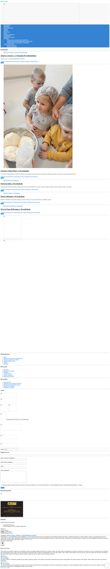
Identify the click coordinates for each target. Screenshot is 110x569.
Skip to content (4, 1)
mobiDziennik (7, 36)
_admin (2, 61)
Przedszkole (6, 26)
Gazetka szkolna (7, 373)
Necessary (4, 556)
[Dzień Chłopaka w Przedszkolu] (12, 193)
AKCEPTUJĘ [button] (28, 539)
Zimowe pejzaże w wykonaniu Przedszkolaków (19, 56)
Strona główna (7, 25)
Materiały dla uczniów (9, 376)
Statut (5, 357)
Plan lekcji (6, 369)
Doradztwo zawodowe (9, 387)
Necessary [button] (3, 555)
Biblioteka (6, 372)
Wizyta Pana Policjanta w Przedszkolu (15, 209)
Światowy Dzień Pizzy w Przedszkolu (15, 171)
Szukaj (2, 449)
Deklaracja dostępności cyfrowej (11, 359)
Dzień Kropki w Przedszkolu (12, 184)
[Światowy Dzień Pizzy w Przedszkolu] (38, 167)
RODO (5, 362)
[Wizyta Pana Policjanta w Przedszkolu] (13, 206)
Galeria (5, 33)
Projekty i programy (8, 375)
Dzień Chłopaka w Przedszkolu (12, 196)
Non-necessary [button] (4, 562)
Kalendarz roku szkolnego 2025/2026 (12, 383)
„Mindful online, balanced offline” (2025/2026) (18, 42)
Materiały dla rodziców (9, 386)
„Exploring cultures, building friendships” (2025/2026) (19, 41)
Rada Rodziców (7, 382)
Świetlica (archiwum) (12, 46)
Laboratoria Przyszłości (9, 37)
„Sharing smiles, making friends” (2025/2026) (17, 40)
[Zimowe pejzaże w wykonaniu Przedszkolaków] (15, 52)
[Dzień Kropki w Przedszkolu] (11, 180)
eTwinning (6, 38)
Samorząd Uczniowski (9, 371)
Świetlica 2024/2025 (11, 45)
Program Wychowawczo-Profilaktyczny (13, 358)
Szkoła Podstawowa (8, 27)
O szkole (6, 29)
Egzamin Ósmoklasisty (9, 34)
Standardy (6, 363)
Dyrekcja (6, 30)
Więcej (2, 62)
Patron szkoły (7, 31)
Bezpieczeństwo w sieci (9, 361)
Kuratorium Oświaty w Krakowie (18, 419)
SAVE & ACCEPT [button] (5, 567)
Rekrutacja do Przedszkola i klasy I (12, 384)
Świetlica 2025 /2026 (9, 44)
